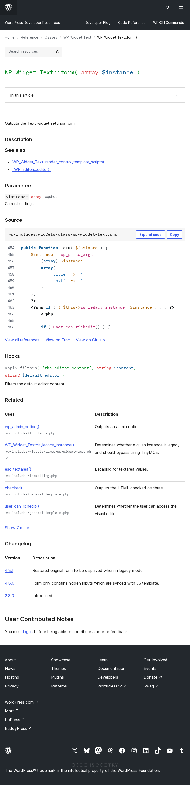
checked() (14, 487)
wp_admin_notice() (22, 426)
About (10, 659)
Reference (29, 37)
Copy (174, 234)
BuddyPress (18, 728)
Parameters (19, 186)
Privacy (12, 686)
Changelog (18, 544)
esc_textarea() (18, 469)
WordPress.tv (112, 686)
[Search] (57, 52)
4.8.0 (9, 583)
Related (14, 400)
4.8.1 (9, 570)
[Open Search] (167, 7)
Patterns (59, 686)
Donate (153, 677)
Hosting (12, 677)
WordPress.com (22, 702)
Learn (102, 659)
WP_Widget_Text (77, 37)
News (10, 668)
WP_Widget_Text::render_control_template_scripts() (59, 161)
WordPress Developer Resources (32, 22)
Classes (51, 37)
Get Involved (155, 659)
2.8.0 (9, 595)
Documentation (111, 668)
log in (28, 631)
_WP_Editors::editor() (31, 169)
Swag (151, 686)
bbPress (15, 719)
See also (15, 150)
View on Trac (58, 339)
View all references (22, 339)
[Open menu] (182, 7)
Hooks (12, 356)
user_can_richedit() (22, 506)
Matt (12, 710)
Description (18, 139)
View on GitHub (90, 339)
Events (150, 668)
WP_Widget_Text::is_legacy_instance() (39, 444)
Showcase (60, 659)
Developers (107, 677)
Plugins (57, 677)
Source (13, 220)
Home (10, 37)
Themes (58, 668)
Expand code (150, 234)
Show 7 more (17, 527)
